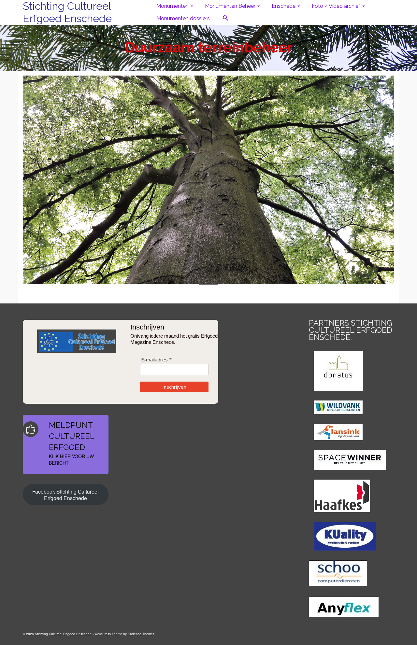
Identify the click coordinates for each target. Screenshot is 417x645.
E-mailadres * (156, 360)
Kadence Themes (141, 634)
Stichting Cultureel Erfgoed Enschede (67, 12)
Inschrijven (174, 387)
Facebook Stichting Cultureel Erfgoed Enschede (65, 494)
